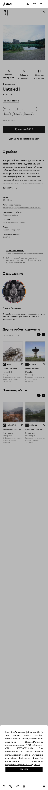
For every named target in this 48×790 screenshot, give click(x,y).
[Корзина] (41, 4)
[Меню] (44, 786)
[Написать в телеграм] (17, 786)
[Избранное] (34, 4)
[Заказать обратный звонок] (10, 786)
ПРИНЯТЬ (24, 769)
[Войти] (28, 4)
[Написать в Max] (24, 786)
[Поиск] (4, 786)
